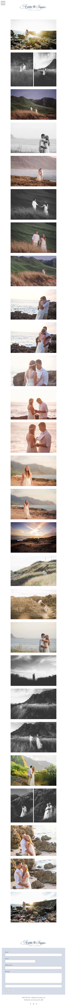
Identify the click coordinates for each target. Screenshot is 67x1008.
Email (6, 958)
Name (6, 952)
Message (7, 971)
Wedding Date (9, 965)
